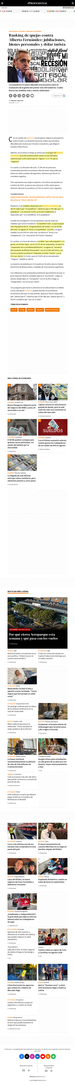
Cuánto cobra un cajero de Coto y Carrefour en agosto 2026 (52, 951)
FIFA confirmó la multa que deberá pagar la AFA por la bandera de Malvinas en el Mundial (22, 797)
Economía (22, 31)
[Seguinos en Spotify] (53, 1056)
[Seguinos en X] (27, 1056)
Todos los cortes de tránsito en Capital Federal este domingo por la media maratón (52, 656)
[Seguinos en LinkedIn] (37, 1056)
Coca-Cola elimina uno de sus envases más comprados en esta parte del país (22, 847)
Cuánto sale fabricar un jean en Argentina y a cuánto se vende (20, 1003)
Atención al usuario (26, 1066)
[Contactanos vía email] (23, 1070)
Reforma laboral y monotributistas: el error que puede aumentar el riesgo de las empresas (22, 1022)
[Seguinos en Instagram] (32, 1056)
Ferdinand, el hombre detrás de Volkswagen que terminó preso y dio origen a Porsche (52, 727)
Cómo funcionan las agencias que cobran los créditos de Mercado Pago (21, 988)
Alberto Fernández (50, 206)
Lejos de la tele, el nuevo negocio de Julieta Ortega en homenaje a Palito (21, 952)
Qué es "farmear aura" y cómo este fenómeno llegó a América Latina (52, 988)
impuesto (39, 310)
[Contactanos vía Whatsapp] (29, 1070)
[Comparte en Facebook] (10, 95)
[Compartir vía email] (32, 95)
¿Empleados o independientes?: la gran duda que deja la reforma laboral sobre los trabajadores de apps (22, 918)
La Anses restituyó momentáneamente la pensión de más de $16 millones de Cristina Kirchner (21, 763)
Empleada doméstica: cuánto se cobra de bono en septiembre (52, 880)
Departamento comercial (49, 1067)
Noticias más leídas (18, 591)
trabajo (22, 310)
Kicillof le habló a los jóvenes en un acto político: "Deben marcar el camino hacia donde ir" (22, 656)
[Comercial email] (46, 1071)
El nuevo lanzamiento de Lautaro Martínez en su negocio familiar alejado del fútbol (52, 847)
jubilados (30, 310)
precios (14, 310)
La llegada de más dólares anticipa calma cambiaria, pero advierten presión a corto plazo (22, 478)
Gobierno (28, 290)
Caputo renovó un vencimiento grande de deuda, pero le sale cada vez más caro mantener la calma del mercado (52, 408)
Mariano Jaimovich (17, 101)
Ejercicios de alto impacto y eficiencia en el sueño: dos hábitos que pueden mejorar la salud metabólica (21, 936)
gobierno (30, 138)
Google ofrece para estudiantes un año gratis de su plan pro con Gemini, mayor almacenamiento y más (52, 763)
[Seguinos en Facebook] (21, 1056)
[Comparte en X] (15, 95)
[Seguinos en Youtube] (42, 1056)
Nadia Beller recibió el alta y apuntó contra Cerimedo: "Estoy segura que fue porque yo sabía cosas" (22, 692)
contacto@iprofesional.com (37, 1080)
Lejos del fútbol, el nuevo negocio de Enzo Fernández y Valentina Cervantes (21, 882)
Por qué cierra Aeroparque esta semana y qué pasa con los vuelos (33, 636)
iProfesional (13, 31)
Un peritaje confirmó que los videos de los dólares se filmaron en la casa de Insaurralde (22, 709)
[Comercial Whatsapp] (51, 1071)
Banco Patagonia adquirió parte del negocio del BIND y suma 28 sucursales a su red (22, 408)
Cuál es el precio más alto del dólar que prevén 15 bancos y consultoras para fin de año (22, 779)
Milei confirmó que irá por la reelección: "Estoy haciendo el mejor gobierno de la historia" (20, 726)
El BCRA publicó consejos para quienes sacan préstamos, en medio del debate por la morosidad (21, 444)
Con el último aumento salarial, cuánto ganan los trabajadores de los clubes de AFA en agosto (52, 443)
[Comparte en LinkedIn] (23, 95)
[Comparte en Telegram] (28, 95)
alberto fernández (52, 310)
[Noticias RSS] (48, 1056)
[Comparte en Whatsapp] (19, 95)
